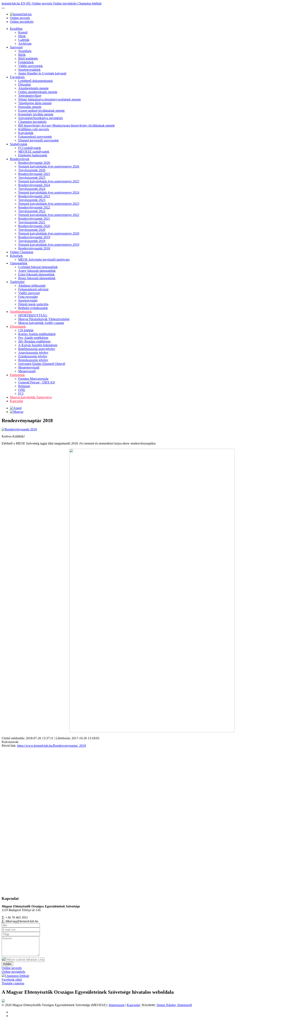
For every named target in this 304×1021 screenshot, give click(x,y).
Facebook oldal (12, 979)
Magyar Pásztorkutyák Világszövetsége (43, 319)
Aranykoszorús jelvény (33, 352)
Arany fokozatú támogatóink (37, 270)
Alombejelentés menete (33, 88)
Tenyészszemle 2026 (31, 170)
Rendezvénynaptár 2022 (34, 207)
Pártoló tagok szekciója (33, 304)
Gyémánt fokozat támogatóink (38, 267)
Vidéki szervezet (29, 293)
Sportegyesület (27, 300)
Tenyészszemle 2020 (31, 229)
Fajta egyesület (28, 296)
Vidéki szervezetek (30, 66)
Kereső (23, 32)
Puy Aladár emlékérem (33, 337)
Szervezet (16, 47)
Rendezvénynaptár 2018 (34, 248)
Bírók (22, 54)
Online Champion (21, 252)
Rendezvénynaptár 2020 (34, 226)
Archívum (24, 43)
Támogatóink (18, 263)
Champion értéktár (89, 3)
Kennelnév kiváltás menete (35, 114)
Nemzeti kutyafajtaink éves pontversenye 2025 (48, 181)
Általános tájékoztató (31, 285)
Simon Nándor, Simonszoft (174, 1005)
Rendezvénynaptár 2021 (34, 218)
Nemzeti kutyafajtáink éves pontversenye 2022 (48, 215)
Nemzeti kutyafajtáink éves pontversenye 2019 (48, 244)
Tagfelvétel (17, 282)
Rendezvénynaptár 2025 (34, 174)
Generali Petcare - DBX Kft (36, 382)
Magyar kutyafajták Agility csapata (41, 323)
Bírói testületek (28, 58)
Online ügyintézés (65, 3)
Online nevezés (42, 3)
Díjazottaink (18, 326)
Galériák (23, 40)
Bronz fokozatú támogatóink (36, 278)
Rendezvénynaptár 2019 (34, 237)
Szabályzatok (18, 144)
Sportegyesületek (29, 69)
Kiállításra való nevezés (33, 129)
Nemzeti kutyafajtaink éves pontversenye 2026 (48, 166)
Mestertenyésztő (28, 367)
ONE (21, 390)
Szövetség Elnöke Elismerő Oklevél (41, 363)
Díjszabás (24, 84)
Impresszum (116, 1005)
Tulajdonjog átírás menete (35, 103)
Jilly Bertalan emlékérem (34, 341)
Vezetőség (24, 51)
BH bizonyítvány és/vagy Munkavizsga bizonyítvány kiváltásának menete (66, 125)
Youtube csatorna (13, 983)
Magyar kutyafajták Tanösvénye (31, 397)
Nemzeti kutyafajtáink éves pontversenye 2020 (48, 233)
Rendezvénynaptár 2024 (34, 185)
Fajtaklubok (26, 62)
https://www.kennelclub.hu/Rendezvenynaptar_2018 (51, 745)
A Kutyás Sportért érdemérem (37, 345)
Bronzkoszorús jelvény (33, 360)
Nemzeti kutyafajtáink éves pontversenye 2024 (48, 192)
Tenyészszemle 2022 (31, 211)
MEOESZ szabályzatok (33, 151)
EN (23, 3)
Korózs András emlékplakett (36, 334)
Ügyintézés (17, 77)
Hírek (22, 36)
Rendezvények (19, 159)
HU (29, 3)
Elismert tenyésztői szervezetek (38, 140)
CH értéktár (26, 330)
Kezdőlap (16, 28)
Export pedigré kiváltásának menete (41, 110)
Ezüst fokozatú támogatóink (36, 274)
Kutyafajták (26, 133)
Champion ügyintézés (32, 121)
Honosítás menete (29, 107)
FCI (20, 393)
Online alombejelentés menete (37, 92)
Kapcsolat (16, 401)
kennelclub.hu (11, 3)
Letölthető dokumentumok (35, 81)
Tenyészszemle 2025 (31, 177)
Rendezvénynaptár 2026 (34, 162)
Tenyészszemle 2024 (31, 189)
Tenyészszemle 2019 (31, 241)
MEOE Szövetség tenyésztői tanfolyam (43, 259)
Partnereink (17, 375)
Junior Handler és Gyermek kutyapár (42, 73)
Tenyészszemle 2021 (31, 222)
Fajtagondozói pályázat (33, 289)
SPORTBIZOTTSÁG (32, 315)
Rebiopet (24, 386)
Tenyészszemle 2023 (31, 200)
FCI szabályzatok (29, 148)
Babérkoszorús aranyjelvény (36, 349)
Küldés (7, 964)
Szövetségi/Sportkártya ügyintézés (40, 118)
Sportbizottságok (21, 311)
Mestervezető (27, 371)
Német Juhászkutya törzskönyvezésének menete (49, 99)
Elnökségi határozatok (32, 155)
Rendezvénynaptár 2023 (34, 196)
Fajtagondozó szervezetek (35, 136)
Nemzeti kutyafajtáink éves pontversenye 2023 (48, 203)
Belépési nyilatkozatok (33, 308)
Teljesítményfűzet (29, 95)
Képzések (16, 256)
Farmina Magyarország (33, 378)
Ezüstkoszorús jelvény (32, 356)
